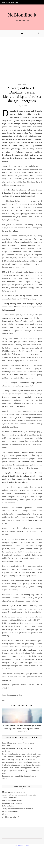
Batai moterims (8, 806)
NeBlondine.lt (22, 14)
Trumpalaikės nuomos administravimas (17, 808)
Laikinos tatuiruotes (10, 811)
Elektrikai (5, 814)
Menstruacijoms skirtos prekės (14, 792)
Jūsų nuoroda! (10, 817)
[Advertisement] (22, 56)
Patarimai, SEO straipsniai (12, 803)
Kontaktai (6, 2)
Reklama (14, 2)
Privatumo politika (22, 845)
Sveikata (22, 84)
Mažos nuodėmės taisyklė (12, 800)
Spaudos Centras (15, 695)
